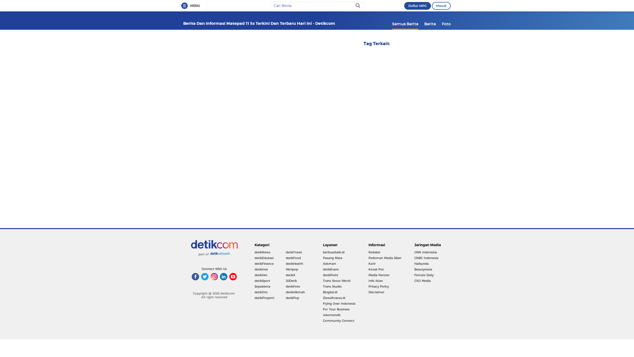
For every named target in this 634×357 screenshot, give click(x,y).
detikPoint (330, 275)
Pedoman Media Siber (385, 258)
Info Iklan (376, 281)
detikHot (261, 275)
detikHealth (294, 264)
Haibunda (421, 264)
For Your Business (336, 309)
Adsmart (329, 264)
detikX (290, 275)
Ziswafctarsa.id (334, 298)
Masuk (441, 6)
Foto (446, 23)
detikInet (261, 269)
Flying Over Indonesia (339, 303)
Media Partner (379, 275)
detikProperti (264, 298)
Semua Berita (405, 23)
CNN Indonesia (425, 252)
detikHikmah (295, 292)
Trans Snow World (336, 281)
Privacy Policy (379, 286)
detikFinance (264, 264)
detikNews (262, 252)
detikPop (292, 298)
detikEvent (331, 269)
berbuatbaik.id (333, 252)
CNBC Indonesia (426, 258)
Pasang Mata (332, 258)
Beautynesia (423, 269)
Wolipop (292, 269)
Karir (372, 264)
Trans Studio (332, 286)
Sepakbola (262, 286)
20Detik (291, 281)
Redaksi (374, 252)
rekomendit (332, 315)
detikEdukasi (264, 258)
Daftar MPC (417, 6)
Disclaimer (376, 292)
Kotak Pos (376, 269)
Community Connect (338, 321)
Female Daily (424, 275)
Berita (430, 23)
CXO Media (422, 281)
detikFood (293, 258)
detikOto (261, 292)
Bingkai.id (330, 292)
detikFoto (293, 286)
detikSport (262, 281)
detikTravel (294, 252)
